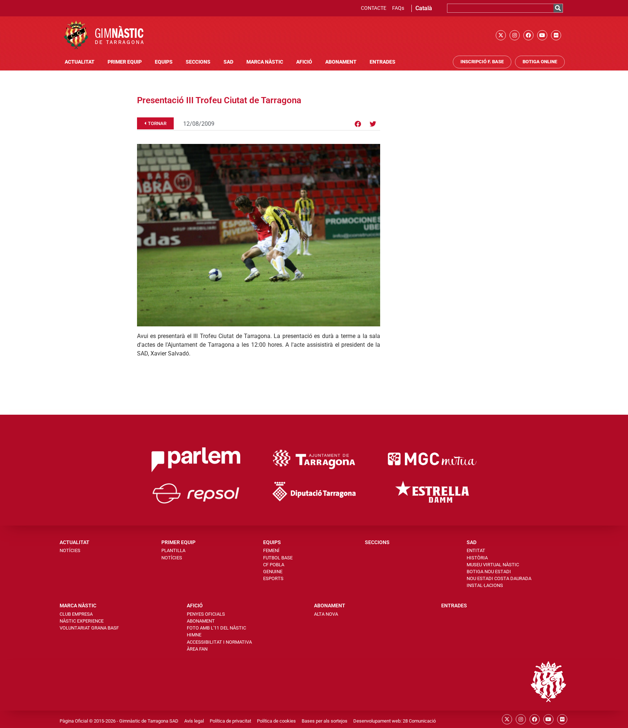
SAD (228, 62)
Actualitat (79, 62)
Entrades (382, 62)
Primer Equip (125, 62)
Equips (164, 62)
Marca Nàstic (264, 62)
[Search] (558, 8)
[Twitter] (372, 123)
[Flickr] (556, 35)
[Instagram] (515, 35)
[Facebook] (528, 35)
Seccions (198, 62)
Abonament (341, 62)
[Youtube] (542, 35)
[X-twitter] (501, 35)
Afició (304, 62)
